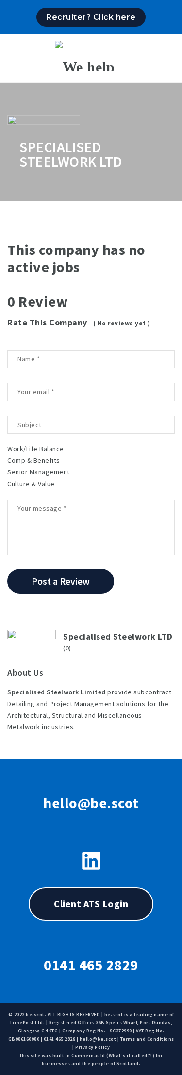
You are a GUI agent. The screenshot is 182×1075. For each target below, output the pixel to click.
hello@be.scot (91, 803)
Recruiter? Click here (91, 17)
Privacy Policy (92, 1047)
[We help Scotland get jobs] (91, 55)
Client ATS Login (91, 904)
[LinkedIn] (91, 861)
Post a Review (61, 581)
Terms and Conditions (147, 1039)
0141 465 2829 (91, 965)
